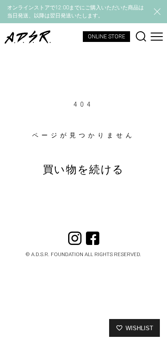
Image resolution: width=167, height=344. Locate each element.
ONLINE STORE (106, 36)
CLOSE (157, 11)
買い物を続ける (83, 169)
